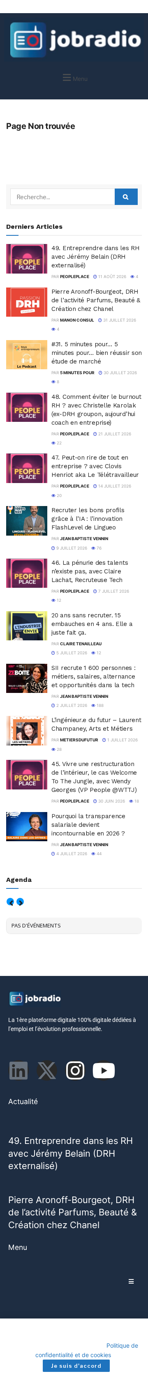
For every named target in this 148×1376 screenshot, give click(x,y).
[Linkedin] (18, 1070)
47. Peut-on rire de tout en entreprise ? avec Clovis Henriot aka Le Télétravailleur (95, 466)
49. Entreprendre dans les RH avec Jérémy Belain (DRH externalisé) (95, 256)
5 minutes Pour (77, 372)
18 (136, 800)
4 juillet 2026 (71, 853)
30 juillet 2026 (119, 372)
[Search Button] (126, 197)
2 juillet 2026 (71, 705)
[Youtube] (103, 1070)
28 (59, 749)
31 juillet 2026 (119, 320)
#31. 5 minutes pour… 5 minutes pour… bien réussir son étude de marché (96, 353)
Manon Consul (77, 320)
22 (59, 442)
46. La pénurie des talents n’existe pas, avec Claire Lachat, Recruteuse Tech (89, 571)
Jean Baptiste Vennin (84, 538)
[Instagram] (75, 1070)
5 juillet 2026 (71, 652)
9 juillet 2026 (71, 547)
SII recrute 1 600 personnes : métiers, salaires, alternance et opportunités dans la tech (93, 676)
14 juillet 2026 (114, 485)
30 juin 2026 (111, 800)
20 (59, 495)
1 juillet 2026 (122, 739)
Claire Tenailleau (81, 643)
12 (58, 600)
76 (98, 547)
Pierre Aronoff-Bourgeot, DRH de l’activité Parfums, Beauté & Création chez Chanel (95, 300)
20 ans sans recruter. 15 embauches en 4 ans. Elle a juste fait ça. (91, 624)
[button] (74, 77)
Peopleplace (74, 276)
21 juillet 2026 (114, 433)
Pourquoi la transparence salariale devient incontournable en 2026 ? (88, 824)
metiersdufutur (79, 739)
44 (98, 853)
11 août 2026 (111, 276)
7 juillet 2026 (113, 591)
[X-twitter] (47, 1070)
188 (99, 705)
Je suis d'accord (76, 1365)
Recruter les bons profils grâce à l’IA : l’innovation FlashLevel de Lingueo (88, 518)
